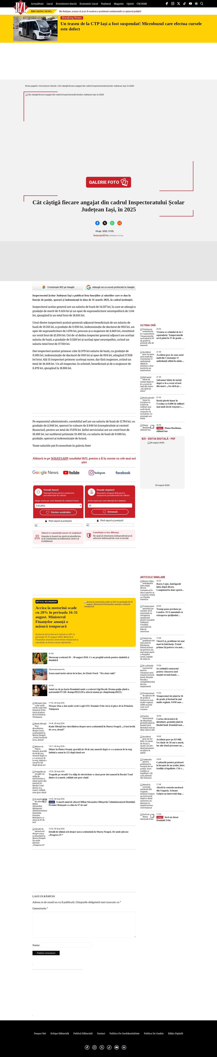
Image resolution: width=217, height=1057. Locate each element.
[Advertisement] (84, 571)
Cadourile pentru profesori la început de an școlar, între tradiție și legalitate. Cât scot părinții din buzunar (170, 765)
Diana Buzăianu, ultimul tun (168, 429)
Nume (36, 945)
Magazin (119, 4)
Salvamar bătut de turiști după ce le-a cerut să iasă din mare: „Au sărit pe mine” (168, 383)
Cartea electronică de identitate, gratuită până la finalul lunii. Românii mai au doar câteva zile (169, 722)
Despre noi (40, 1033)
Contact (101, 1033)
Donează (113, 512)
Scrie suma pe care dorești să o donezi (107, 500)
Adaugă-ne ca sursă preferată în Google (113, 287)
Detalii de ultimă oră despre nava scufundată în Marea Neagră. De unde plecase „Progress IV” (88, 833)
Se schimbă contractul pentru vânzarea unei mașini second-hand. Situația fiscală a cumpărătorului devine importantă (167, 671)
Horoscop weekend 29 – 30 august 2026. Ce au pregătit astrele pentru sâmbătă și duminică (89, 658)
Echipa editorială (59, 1033)
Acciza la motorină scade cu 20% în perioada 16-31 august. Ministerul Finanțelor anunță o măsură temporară (56, 617)
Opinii (130, 4)
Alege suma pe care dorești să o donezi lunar (57, 500)
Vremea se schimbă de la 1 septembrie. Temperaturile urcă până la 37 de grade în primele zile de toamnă (170, 335)
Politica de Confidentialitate (125, 1033)
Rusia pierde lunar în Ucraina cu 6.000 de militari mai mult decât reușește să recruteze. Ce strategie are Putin (170, 403)
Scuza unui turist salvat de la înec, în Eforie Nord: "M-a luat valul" (82, 673)
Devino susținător (61, 512)
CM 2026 (142, 4)
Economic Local (89, 4)
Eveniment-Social (66, 4)
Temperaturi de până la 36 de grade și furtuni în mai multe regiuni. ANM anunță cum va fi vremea (170, 699)
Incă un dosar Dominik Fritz (167, 819)
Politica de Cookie (154, 1033)
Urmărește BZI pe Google (60, 287)
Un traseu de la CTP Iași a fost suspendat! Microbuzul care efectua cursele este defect (131, 26)
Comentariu (40, 908)
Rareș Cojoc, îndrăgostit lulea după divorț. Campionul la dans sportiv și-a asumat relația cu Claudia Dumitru (169, 587)
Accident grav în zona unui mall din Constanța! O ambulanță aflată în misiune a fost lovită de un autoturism (170, 358)
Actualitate (37, 4)
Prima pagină (31, 86)
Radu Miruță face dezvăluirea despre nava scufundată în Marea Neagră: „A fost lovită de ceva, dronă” (92, 728)
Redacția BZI (99, 235)
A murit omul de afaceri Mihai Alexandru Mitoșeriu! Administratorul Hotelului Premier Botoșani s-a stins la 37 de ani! (92, 803)
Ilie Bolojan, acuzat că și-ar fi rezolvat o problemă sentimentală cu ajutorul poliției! (100, 11)
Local (50, 4)
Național (106, 4)
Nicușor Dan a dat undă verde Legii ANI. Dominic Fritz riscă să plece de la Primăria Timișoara (91, 707)
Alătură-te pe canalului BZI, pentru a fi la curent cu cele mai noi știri (84, 460)
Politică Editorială (83, 1033)
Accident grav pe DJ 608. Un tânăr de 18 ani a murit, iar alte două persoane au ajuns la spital (170, 742)
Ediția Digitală (175, 1033)
